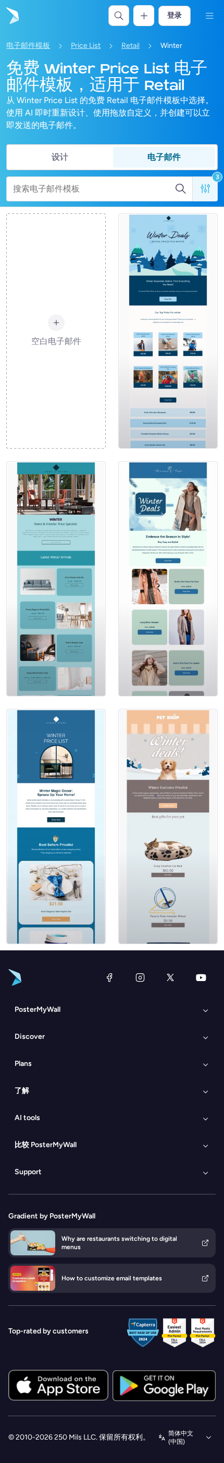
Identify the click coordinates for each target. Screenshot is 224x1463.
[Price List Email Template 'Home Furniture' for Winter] (56, 578)
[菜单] (209, 15)
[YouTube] (201, 977)
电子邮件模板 (28, 45)
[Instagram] (140, 977)
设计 (60, 157)
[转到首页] (11, 15)
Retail (130, 45)
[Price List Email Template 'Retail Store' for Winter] (168, 331)
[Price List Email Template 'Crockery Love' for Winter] (56, 826)
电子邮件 (164, 157)
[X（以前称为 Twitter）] (170, 977)
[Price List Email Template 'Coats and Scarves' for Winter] (168, 578)
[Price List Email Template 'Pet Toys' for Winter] (168, 826)
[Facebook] (109, 977)
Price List (86, 45)
